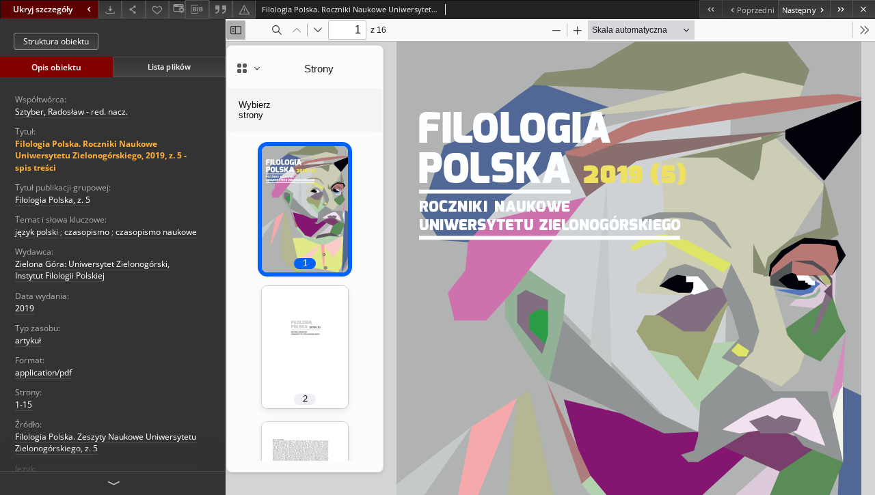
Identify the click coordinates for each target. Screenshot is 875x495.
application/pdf (43, 372)
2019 (24, 308)
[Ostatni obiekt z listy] (841, 9)
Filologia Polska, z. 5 (52, 200)
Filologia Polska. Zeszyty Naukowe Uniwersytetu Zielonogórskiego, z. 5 (105, 442)
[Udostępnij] (133, 9)
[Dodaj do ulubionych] (157, 9)
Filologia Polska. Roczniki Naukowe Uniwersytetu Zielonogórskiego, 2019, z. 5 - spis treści (101, 155)
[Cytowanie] (220, 9)
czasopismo (86, 232)
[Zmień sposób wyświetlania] (177, 9)
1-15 (23, 404)
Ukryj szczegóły (42, 9)
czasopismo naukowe (156, 232)
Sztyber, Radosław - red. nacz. (71, 111)
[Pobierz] (110, 9)
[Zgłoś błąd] (244, 9)
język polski (36, 232)
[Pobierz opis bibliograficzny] (196, 9)
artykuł (28, 340)
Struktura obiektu (56, 41)
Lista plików (169, 66)
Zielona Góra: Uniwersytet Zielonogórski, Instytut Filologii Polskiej (92, 269)
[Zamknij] (863, 9)
